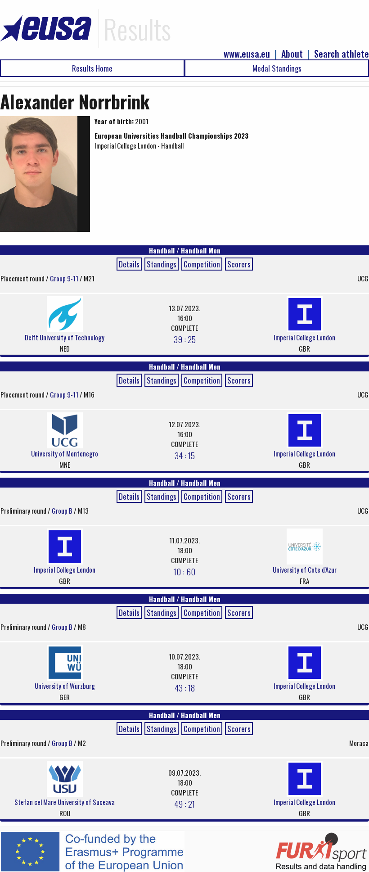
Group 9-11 (65, 278)
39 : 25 (185, 339)
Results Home (92, 68)
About (292, 53)
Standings (161, 264)
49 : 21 (184, 803)
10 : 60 (184, 571)
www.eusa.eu (247, 53)
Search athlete (341, 53)
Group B (63, 510)
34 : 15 (185, 455)
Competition (202, 264)
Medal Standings (277, 68)
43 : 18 (185, 687)
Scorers (239, 264)
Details (129, 264)
